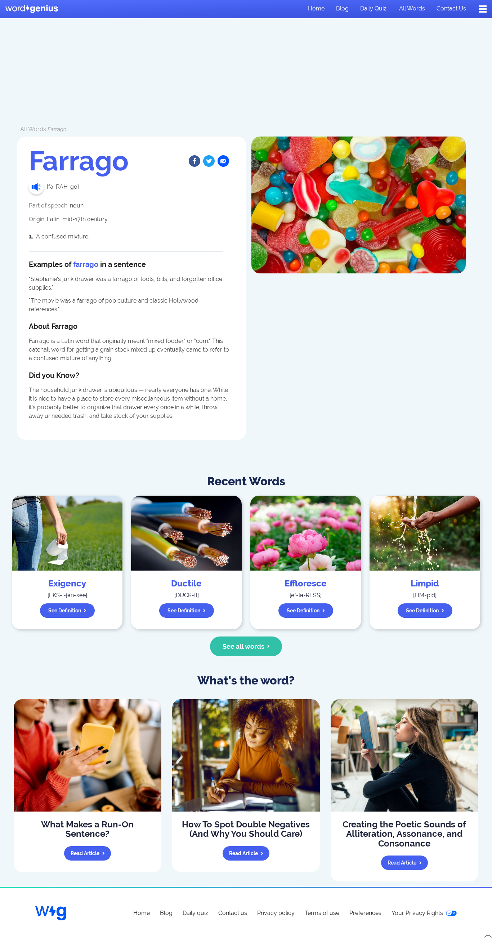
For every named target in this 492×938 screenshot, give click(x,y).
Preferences (365, 913)
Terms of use (322, 913)
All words (412, 8)
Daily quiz (373, 8)
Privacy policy (276, 913)
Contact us (451, 8)
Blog (342, 8)
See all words (243, 646)
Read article (85, 853)
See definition (64, 610)
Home (316, 8)
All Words (33, 129)
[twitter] (209, 161)
